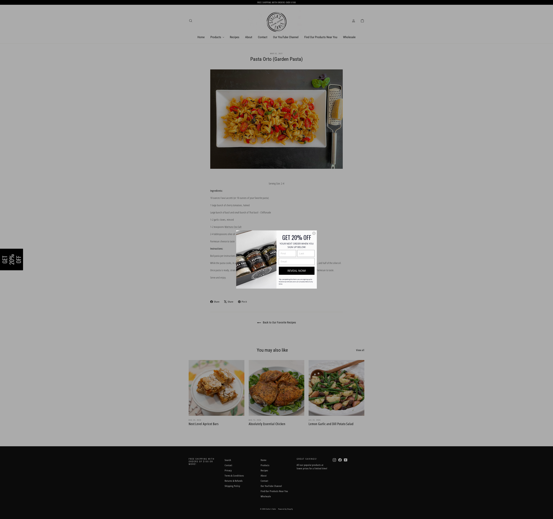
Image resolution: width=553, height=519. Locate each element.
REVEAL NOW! (296, 271)
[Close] (314, 233)
